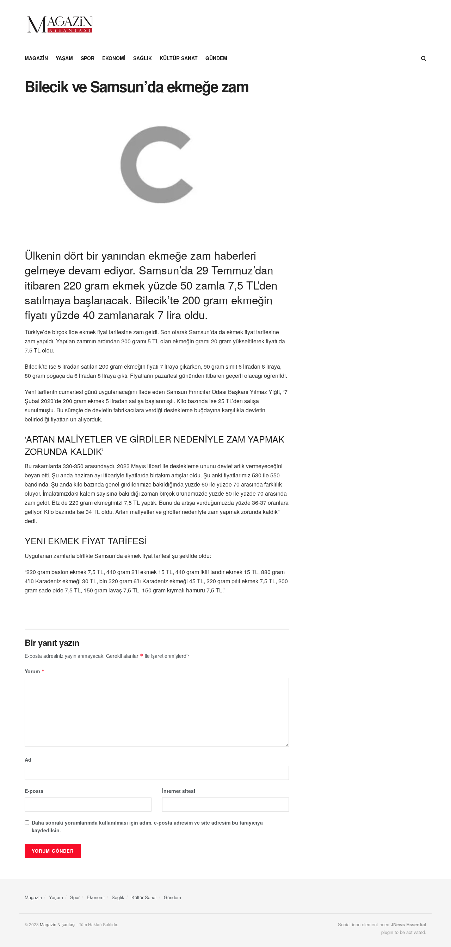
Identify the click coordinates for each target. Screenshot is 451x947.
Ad (28, 759)
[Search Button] (423, 58)
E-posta (34, 790)
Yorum (35, 671)
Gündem (216, 58)
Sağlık (142, 58)
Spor (87, 58)
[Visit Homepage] (60, 24)
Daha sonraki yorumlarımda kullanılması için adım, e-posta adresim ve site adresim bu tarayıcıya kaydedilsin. (147, 826)
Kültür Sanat (179, 58)
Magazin (36, 58)
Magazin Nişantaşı (57, 924)
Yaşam (64, 58)
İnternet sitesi (178, 790)
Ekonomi (113, 58)
